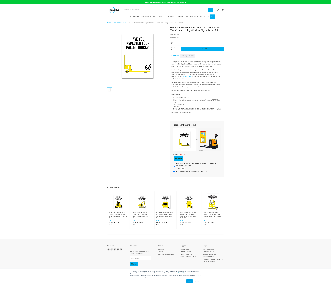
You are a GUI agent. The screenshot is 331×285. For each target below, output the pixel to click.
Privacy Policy (181, 273)
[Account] (218, 10)
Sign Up (134, 264)
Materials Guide (187, 76)
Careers (160, 251)
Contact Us (161, 249)
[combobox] (165, 10)
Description (175, 55)
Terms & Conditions (208, 249)
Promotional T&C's (208, 251)
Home (109, 23)
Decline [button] (197, 281)
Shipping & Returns (188, 56)
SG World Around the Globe (166, 254)
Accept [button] (189, 281)
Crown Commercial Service (188, 256)
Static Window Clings (119, 23)
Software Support (185, 249)
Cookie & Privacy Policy (210, 254)
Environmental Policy (186, 254)
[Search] (210, 10)
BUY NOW (178, 158)
